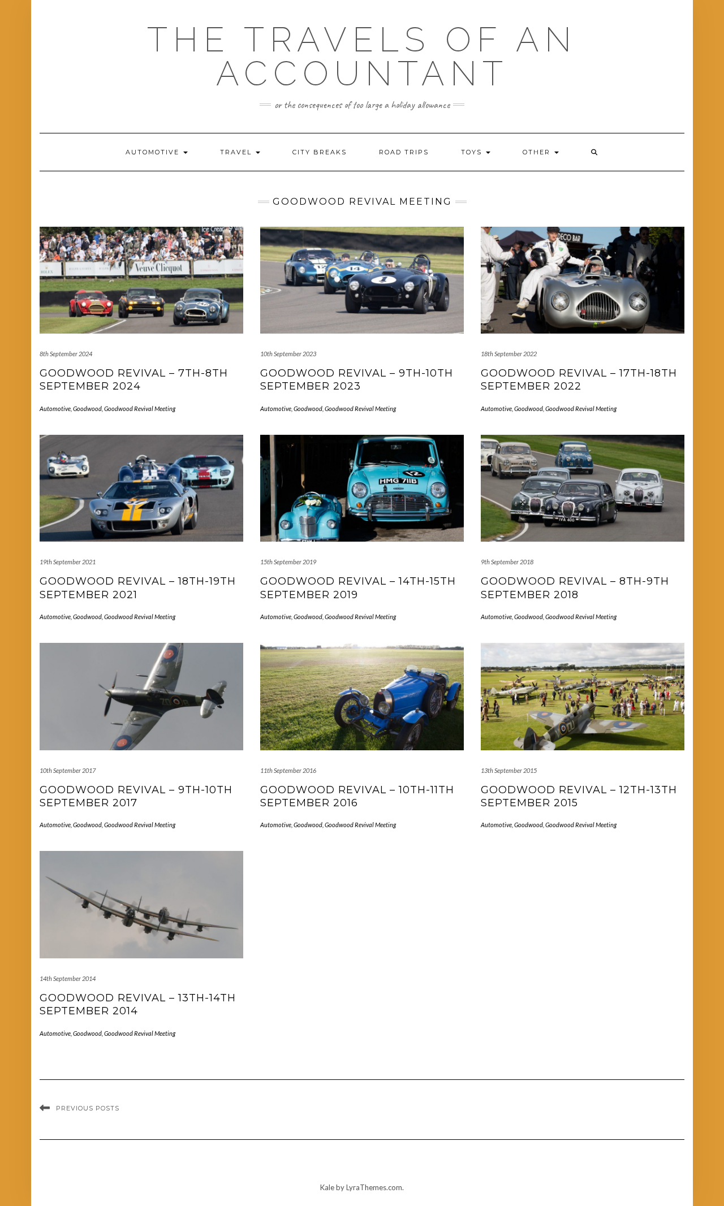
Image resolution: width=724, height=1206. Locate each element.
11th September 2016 (288, 770)
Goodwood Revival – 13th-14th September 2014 (138, 1004)
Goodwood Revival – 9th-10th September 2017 (136, 796)
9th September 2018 (507, 561)
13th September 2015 (509, 770)
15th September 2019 (288, 561)
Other (538, 152)
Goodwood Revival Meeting (139, 408)
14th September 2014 (68, 978)
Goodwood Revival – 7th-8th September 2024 (134, 379)
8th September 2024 (66, 353)
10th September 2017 (68, 770)
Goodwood (87, 408)
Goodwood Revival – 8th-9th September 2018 (575, 587)
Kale (327, 1187)
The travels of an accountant (362, 56)
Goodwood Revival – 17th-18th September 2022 (579, 379)
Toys (473, 152)
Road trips (404, 152)
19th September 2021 (68, 561)
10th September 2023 (288, 353)
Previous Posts (87, 1108)
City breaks (319, 152)
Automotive (154, 152)
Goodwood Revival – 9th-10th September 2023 (356, 379)
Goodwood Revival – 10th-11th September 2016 (357, 796)
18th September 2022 (509, 353)
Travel (237, 152)
